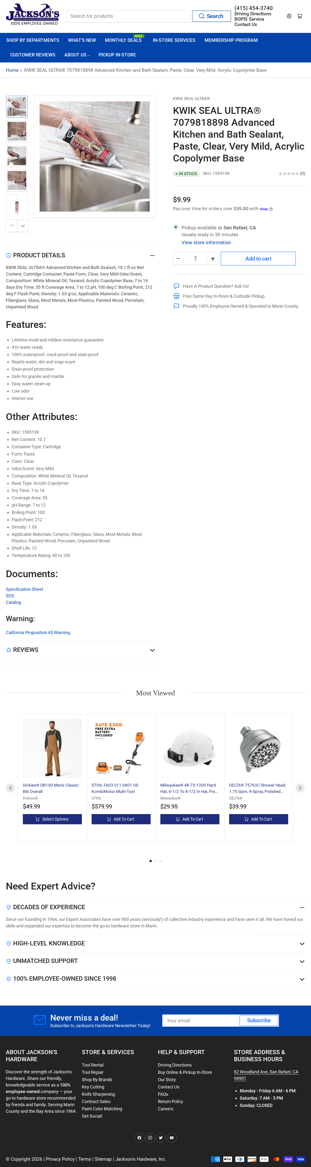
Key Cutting (93, 1086)
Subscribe (259, 1020)
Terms (84, 1159)
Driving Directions (175, 1065)
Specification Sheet (24, 589)
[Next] (300, 788)
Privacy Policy (60, 1159)
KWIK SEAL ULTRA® (191, 98)
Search (215, 16)
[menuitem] (33, 40)
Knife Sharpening (98, 1094)
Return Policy (170, 1101)
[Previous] (10, 788)
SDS (10, 595)
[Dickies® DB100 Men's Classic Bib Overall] (52, 748)
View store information (206, 242)
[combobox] (149, 16)
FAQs (163, 1094)
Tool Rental (93, 1065)
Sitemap (103, 1159)
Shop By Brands (97, 1079)
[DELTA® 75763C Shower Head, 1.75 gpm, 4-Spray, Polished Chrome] (258, 748)
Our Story (167, 1079)
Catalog (13, 602)
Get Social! (92, 1116)
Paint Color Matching (102, 1108)
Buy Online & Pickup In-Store (185, 1072)
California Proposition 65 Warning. (38, 632)
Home (12, 70)
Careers (165, 1108)
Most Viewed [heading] (155, 693)
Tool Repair (93, 1072)
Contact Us (168, 1086)
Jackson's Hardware (135, 1159)
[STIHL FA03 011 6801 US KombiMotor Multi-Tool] (121, 748)
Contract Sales (96, 1101)
